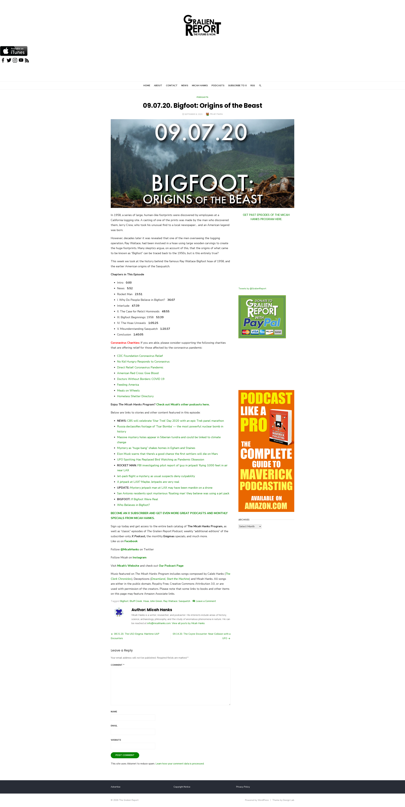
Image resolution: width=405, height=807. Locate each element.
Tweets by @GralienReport (252, 288)
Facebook (131, 541)
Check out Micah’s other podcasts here (182, 404)
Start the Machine (178, 579)
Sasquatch (184, 601)
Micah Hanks (200, 85)
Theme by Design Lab (283, 800)
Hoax (146, 601)
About (158, 85)
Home (146, 85)
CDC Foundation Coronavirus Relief (140, 356)
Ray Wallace (170, 601)
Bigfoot (124, 601)
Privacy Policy (243, 786)
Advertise (115, 786)
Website (116, 739)
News (184, 85)
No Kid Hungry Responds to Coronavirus (143, 361)
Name (114, 711)
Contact (172, 85)
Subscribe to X (237, 85)
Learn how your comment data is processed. (180, 763)
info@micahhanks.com (159, 623)
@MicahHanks (130, 549)
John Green (156, 601)
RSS (252, 85)
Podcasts (218, 85)
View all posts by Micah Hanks (188, 623)
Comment (117, 664)
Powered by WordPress (257, 800)
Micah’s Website (128, 566)
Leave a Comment (206, 601)
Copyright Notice (182, 786)
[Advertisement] (266, 256)
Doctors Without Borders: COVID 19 (141, 379)
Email (114, 725)
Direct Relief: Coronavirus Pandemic (140, 367)
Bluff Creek (136, 601)
